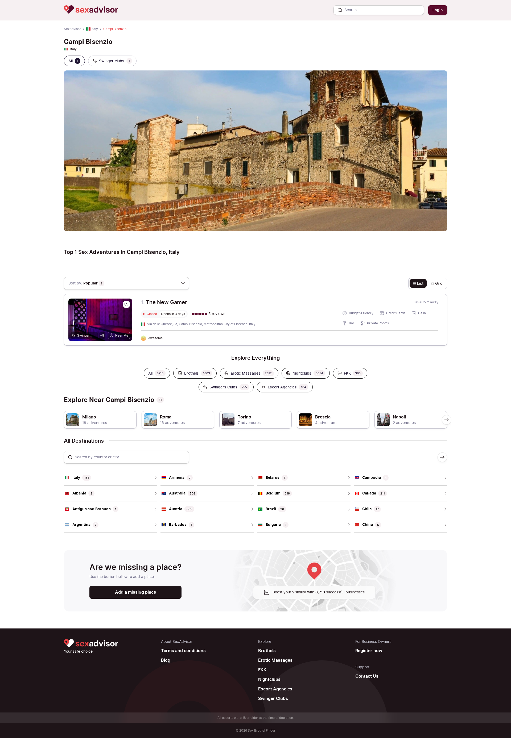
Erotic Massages (275, 660)
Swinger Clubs (273, 698)
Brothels (267, 651)
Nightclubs (269, 679)
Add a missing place (135, 592)
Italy (95, 29)
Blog (165, 660)
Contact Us (366, 676)
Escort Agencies (275, 689)
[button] (446, 420)
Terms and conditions (183, 651)
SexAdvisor (72, 29)
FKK (262, 670)
